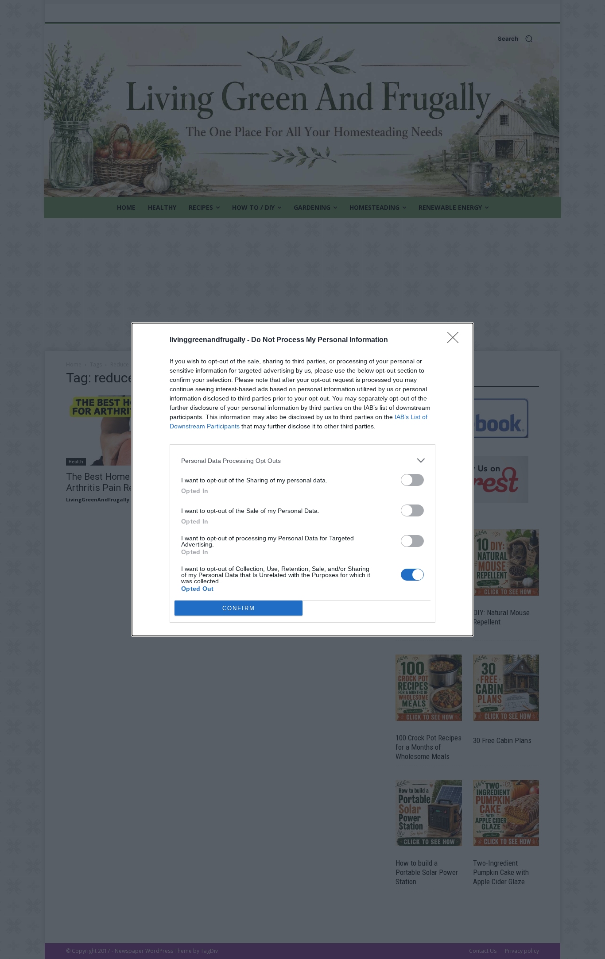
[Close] (455, 340)
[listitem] (302, 460)
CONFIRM (238, 608)
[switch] (412, 480)
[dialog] (302, 479)
